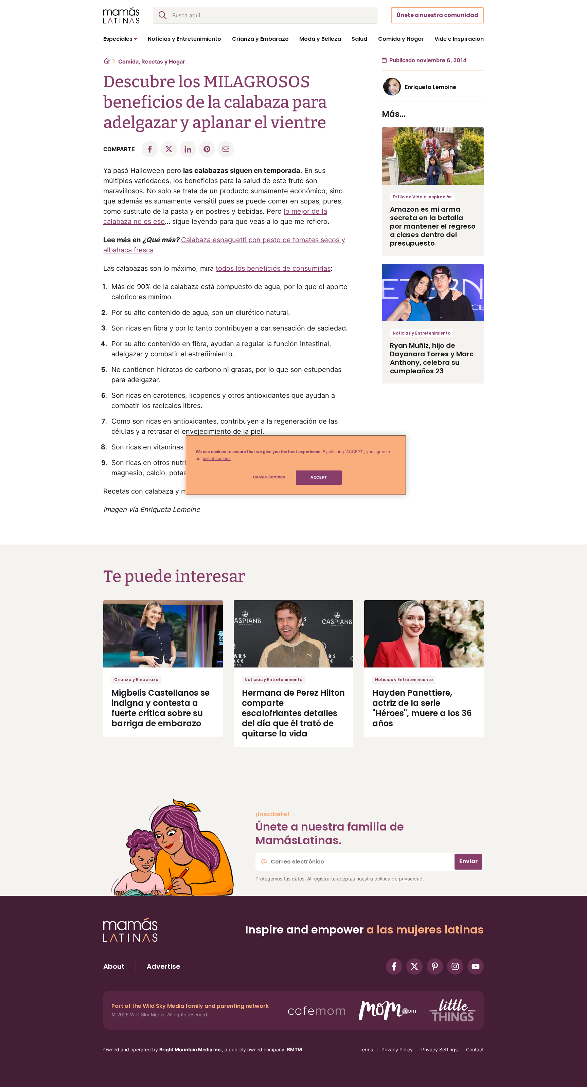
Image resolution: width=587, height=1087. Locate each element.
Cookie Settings (269, 477)
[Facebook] (394, 966)
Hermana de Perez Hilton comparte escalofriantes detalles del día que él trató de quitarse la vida (293, 713)
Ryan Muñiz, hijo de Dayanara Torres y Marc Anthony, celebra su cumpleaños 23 (432, 358)
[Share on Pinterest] (207, 149)
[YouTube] (475, 966)
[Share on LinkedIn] (188, 149)
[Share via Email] (226, 149)
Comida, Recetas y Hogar (151, 61)
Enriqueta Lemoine (430, 87)
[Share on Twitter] (169, 149)
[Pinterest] (435, 966)
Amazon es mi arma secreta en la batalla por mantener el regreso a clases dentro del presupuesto (433, 226)
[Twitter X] (414, 966)
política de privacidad (398, 878)
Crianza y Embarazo (136, 679)
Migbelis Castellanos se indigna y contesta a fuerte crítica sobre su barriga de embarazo (160, 708)
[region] (295, 465)
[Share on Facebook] (150, 149)
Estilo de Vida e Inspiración (422, 197)
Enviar (468, 861)
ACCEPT (318, 477)
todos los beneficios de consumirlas (273, 268)
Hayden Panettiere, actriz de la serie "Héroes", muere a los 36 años (422, 708)
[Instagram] (455, 966)
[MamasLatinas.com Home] (121, 15)
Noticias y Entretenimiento (421, 333)
